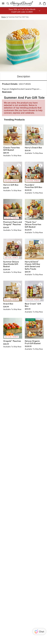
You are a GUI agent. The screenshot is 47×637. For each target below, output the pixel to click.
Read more (7, 92)
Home (3, 17)
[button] (23, 10)
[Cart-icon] (44, 3)
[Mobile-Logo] (21, 3)
